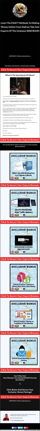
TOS (31, 430)
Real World (21, 75)
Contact (38, 430)
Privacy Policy (27, 430)
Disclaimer (34, 430)
